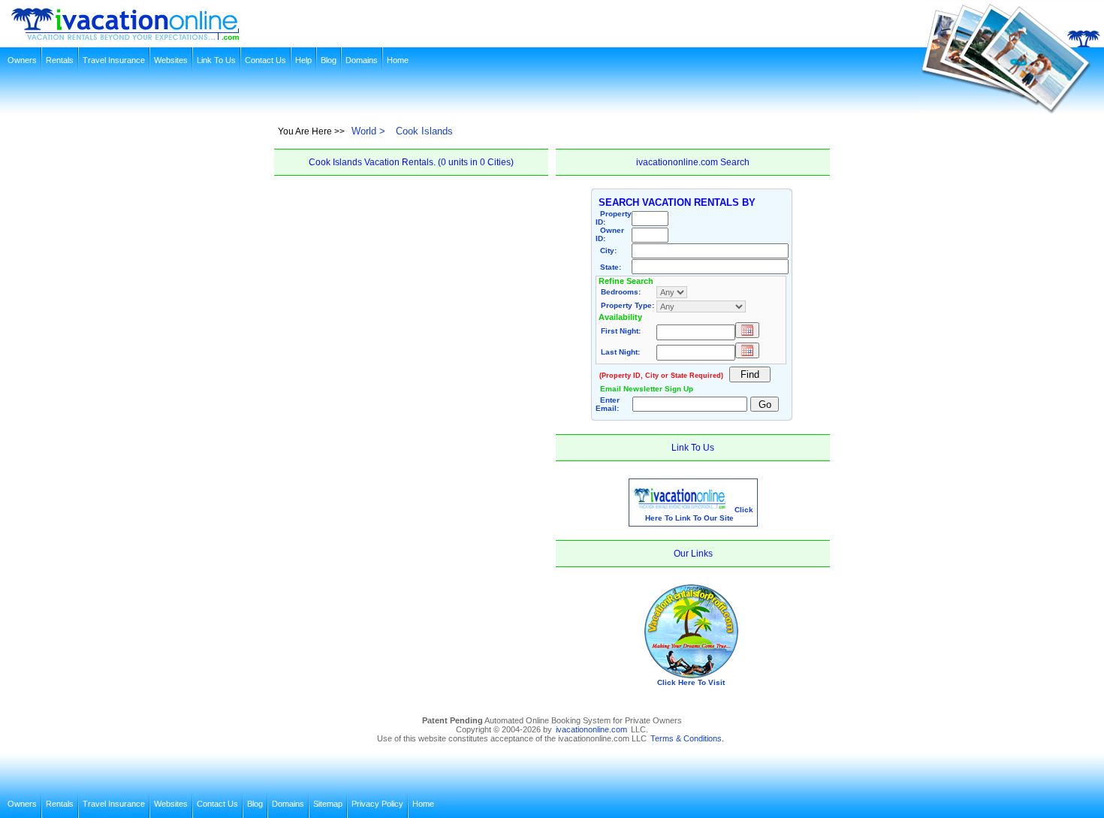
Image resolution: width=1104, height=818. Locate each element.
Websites (171, 60)
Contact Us (265, 60)
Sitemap (327, 803)
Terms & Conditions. (687, 738)
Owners (22, 60)
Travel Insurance (114, 60)
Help (303, 60)
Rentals (60, 60)
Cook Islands (424, 131)
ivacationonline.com (591, 729)
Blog (328, 60)
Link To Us (216, 60)
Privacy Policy (377, 803)
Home (398, 60)
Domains (361, 60)
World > (368, 131)
